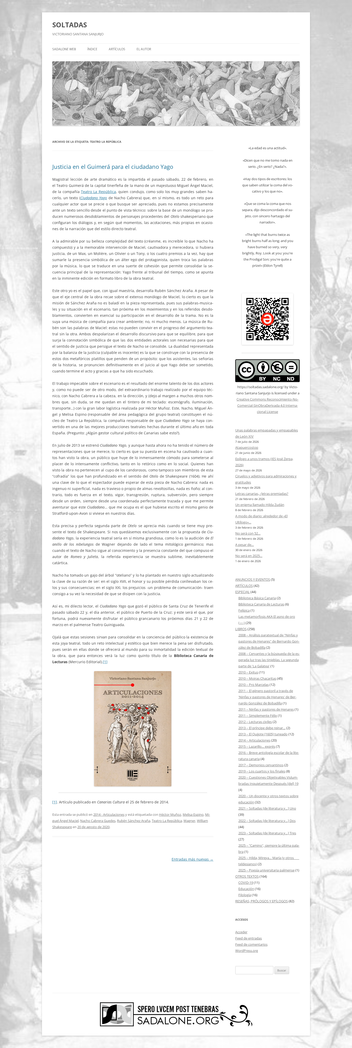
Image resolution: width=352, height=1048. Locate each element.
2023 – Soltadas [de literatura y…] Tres (267, 833)
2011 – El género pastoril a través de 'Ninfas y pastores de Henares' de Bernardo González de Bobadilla (267, 696)
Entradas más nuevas (192, 859)
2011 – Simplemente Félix (257, 715)
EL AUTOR (144, 49)
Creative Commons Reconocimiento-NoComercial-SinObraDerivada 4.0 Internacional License (267, 405)
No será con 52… (248, 533)
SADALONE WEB (64, 49)
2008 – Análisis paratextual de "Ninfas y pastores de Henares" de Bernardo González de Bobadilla (268, 641)
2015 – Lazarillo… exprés (256, 746)
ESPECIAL (242, 591)
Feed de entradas (248, 938)
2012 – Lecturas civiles (255, 721)
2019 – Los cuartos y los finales (261, 771)
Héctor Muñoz (170, 814)
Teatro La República (98, 191)
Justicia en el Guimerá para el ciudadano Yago (112, 166)
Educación (246, 888)
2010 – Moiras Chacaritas (257, 678)
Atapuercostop (246, 447)
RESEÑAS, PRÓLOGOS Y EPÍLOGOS (261, 901)
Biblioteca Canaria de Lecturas (261, 604)
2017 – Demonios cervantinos (260, 765)
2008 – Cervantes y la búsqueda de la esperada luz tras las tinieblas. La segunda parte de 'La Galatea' (269, 659)
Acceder (241, 932)
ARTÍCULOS (117, 49)
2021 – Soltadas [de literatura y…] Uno (267, 808)
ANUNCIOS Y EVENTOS (252, 579)
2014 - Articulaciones (108, 814)
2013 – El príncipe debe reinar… (262, 728)
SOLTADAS (69, 24)
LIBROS (241, 629)
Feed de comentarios (251, 944)
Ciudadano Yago (93, 197)
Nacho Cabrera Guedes (97, 820)
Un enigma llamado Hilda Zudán (259, 504)
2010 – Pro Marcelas (253, 684)
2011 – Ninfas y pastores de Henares (266, 709)
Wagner (189, 820)
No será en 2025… (248, 555)
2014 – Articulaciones (254, 740)
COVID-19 (245, 882)
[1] (105, 661)
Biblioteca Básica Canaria (257, 598)
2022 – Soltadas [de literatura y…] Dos (267, 820)
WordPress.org (246, 950)
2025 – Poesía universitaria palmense (266, 870)
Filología (244, 895)
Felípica (244, 610)
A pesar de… (244, 544)
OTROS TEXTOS (247, 876)
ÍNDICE (92, 49)
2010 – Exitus (248, 672)
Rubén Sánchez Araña (133, 820)
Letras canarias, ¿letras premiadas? (261, 493)
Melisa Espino (193, 814)
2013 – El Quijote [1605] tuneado (263, 734)
